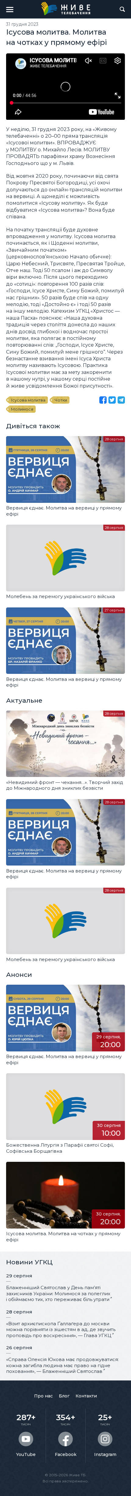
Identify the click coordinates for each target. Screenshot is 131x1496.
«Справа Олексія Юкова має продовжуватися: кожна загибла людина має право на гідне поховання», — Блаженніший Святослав (62, 1365)
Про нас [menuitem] (43, 1396)
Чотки (61, 400)
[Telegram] (121, 400)
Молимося (22, 409)
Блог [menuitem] (64, 1396)
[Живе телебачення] (65, 8)
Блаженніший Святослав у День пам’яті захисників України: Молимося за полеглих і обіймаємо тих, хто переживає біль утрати (58, 1293)
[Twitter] (112, 400)
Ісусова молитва (28, 400)
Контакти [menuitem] (86, 1396)
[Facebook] (103, 400)
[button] (9, 9)
